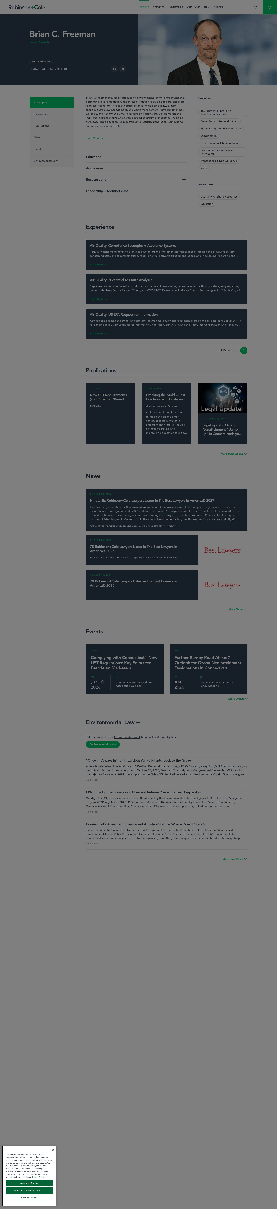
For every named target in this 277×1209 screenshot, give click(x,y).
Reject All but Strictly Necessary (29, 1190)
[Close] (53, 1150)
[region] (29, 1176)
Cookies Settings (29, 1197)
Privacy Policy (38, 1177)
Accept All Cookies (29, 1183)
